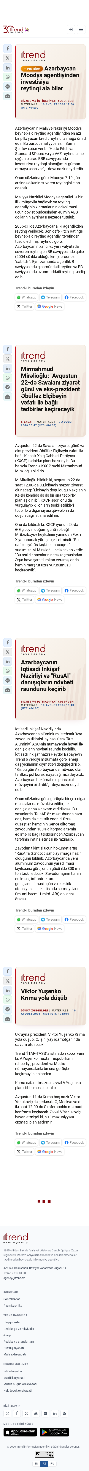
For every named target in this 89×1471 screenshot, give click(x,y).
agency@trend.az (14, 1278)
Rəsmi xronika (12, 1305)
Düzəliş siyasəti (13, 1348)
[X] (26, 1413)
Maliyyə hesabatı (14, 1354)
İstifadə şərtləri (13, 1371)
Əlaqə (7, 1335)
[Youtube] (36, 1413)
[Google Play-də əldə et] (54, 1432)
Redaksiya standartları (18, 1341)
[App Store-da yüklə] (20, 1432)
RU (52, 1463)
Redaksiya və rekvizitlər (18, 1329)
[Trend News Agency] (15, 1238)
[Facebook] (17, 1413)
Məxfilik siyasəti (13, 1378)
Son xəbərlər (11, 1299)
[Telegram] (45, 1413)
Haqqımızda (11, 1322)
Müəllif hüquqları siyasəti (20, 1384)
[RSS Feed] (64, 1413)
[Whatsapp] (7, 1413)
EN (36, 1463)
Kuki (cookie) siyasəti (17, 1390)
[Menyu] (81, 29)
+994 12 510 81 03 (14, 1273)
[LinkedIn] (55, 1413)
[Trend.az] (16, 29)
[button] (7, 48)
